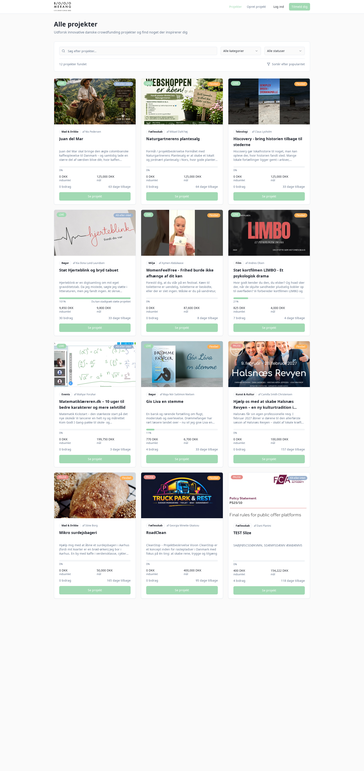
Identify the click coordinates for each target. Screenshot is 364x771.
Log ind (278, 7)
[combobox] (241, 51)
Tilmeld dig (300, 7)
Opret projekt (256, 7)
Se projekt (95, 196)
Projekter (235, 7)
